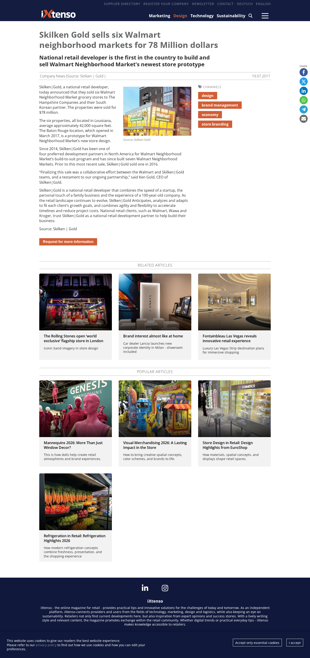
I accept (295, 643)
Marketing (159, 15)
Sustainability (231, 15)
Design (180, 15)
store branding (215, 124)
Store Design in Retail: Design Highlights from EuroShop (228, 445)
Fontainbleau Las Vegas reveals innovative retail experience (230, 338)
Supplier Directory (122, 4)
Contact (225, 4)
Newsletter (203, 4)
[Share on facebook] (304, 72)
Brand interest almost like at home (153, 336)
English (263, 4)
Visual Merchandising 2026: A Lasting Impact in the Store (155, 445)
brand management (220, 105)
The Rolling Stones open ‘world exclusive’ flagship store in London (73, 338)
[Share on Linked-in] (304, 91)
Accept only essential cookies (257, 643)
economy (210, 114)
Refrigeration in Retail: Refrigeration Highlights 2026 (75, 538)
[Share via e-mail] (304, 119)
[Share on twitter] (304, 81)
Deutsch (245, 4)
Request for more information (68, 242)
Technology (202, 15)
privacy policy (46, 645)
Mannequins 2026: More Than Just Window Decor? (73, 445)
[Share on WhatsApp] (304, 100)
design (208, 95)
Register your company (166, 4)
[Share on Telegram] (304, 109)
